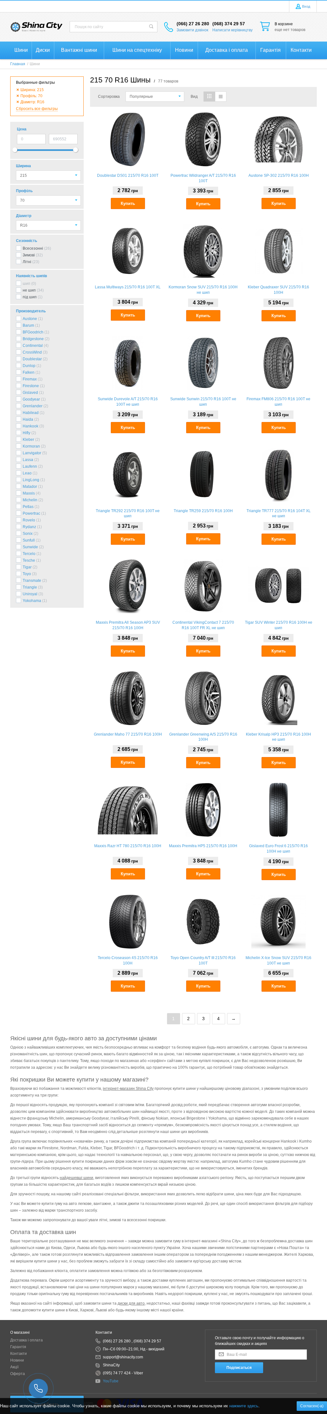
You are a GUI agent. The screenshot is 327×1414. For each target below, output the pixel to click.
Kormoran (31, 446)
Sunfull (29, 540)
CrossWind (32, 352)
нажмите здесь (243, 1405)
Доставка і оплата (26, 1340)
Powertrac (31, 513)
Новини (17, 1360)
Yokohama (32, 600)
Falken (28, 372)
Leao (27, 473)
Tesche (29, 560)
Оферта (17, 1373)
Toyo (27, 574)
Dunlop (29, 365)
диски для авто (131, 1303)
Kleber (28, 439)
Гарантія (18, 1347)
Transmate (32, 580)
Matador (30, 486)
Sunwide (30, 547)
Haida (28, 419)
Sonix (28, 533)
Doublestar (32, 359)
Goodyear (31, 399)
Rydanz (29, 527)
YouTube (110, 1381)
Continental (33, 345)
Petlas (28, 506)
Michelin (30, 500)
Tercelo (29, 553)
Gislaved (30, 392)
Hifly (26, 433)
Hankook (30, 426)
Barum (28, 325)
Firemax (30, 379)
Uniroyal (30, 594)
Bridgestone (33, 339)
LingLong (31, 480)
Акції (14, 1367)
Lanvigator (32, 453)
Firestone (31, 386)
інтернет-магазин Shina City (128, 1088)
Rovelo (29, 520)
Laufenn (30, 466)
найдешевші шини (76, 1178)
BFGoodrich (33, 332)
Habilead (31, 412)
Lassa (28, 459)
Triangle (30, 587)
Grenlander (32, 406)
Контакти (18, 1353)
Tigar (27, 567)
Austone (30, 318)
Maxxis (29, 493)
